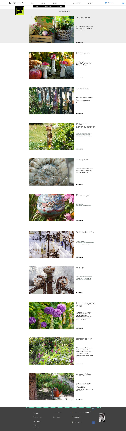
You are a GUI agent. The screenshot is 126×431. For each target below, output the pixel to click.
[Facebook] (93, 422)
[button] (123, 3)
